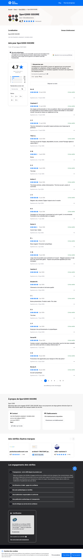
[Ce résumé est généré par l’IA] (47, 73)
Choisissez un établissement (54, 420)
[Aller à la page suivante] (63, 381)
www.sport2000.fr (15, 420)
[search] (22, 89)
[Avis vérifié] (68, 92)
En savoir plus (15, 57)
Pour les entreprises (69, 3)
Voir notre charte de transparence (19, 539)
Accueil (10, 9)
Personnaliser (56, 555)
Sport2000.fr (22, 9)
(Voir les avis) (38, 21)
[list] (41, 450)
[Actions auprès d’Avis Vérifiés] (74, 97)
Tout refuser (66, 555)
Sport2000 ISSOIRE (32, 9)
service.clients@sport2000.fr (17, 418)
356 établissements (28, 17)
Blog (60, 3)
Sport (15, 9)
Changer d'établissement (68, 30)
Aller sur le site (17, 426)
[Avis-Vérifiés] (13, 3)
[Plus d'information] (26, 537)
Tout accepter (76, 555)
